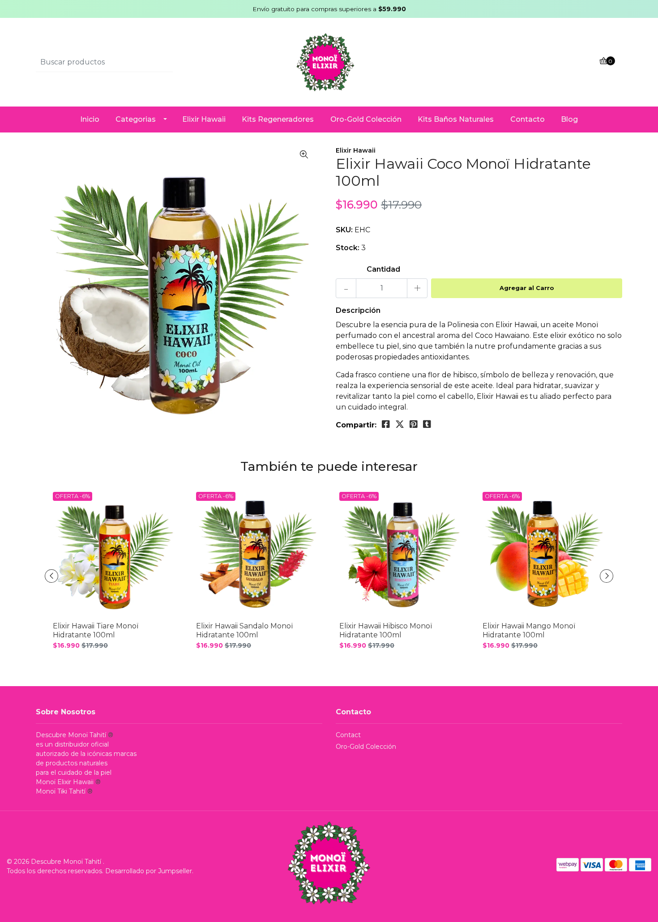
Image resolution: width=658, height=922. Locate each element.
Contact (348, 735)
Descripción (358, 310)
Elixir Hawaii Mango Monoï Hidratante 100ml (529, 630)
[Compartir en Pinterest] (414, 424)
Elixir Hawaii (204, 119)
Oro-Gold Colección (366, 119)
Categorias (135, 119)
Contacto (527, 119)
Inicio (89, 119)
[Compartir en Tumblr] (427, 424)
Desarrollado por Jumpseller (148, 871)
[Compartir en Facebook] (386, 424)
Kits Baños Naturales (456, 119)
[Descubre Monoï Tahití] (329, 62)
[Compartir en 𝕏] (399, 424)
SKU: (344, 230)
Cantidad (383, 269)
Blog (569, 119)
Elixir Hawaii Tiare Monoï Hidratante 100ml (95, 630)
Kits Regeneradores (278, 119)
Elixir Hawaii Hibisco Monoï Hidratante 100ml (385, 630)
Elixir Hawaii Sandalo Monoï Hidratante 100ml (244, 630)
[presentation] (51, 576)
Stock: (347, 247)
